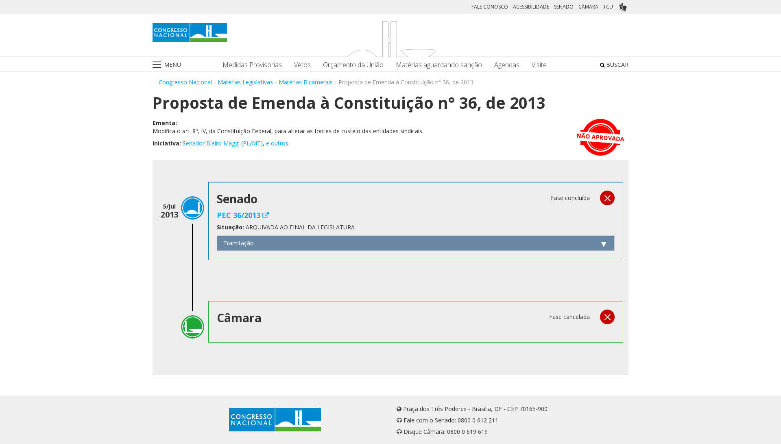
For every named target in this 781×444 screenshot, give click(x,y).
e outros (277, 143)
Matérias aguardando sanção (439, 65)
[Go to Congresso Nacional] (190, 32)
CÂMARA (588, 6)
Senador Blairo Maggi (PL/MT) (223, 143)
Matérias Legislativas (245, 82)
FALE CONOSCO (489, 6)
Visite (539, 65)
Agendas (506, 65)
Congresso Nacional (185, 82)
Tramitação (238, 243)
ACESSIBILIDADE (531, 6)
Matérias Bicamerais (306, 82)
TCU (608, 6)
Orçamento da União (353, 65)
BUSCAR (616, 64)
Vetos (302, 65)
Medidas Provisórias (252, 65)
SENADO (564, 6)
